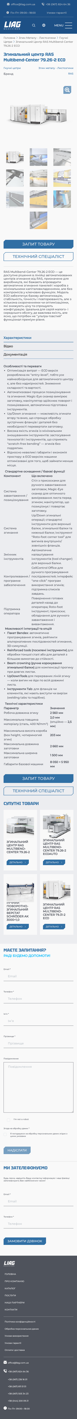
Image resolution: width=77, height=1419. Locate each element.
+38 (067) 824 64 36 (58, 4)
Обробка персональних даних (22, 1328)
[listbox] (44, 25)
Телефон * (9, 991)
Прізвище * (9, 1036)
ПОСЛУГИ (10, 1295)
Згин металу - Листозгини (37, 37)
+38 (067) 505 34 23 (18, 1393)
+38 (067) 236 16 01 (17, 1379)
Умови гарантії (57, 12)
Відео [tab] (8, 346)
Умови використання (16, 1335)
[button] (67, 90)
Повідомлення (11, 1058)
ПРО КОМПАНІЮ (14, 1281)
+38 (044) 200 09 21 (18, 1400)
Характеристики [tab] (17, 338)
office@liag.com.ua (23, 4)
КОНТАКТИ (11, 1309)
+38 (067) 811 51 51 (17, 1386)
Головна (9, 37)
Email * (7, 969)
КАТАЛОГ (10, 1288)
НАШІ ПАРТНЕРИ (15, 1302)
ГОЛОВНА (10, 1274)
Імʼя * (6, 1014)
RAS (70, 73)
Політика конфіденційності (20, 1321)
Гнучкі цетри (12, 68)
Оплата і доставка (15, 1350)
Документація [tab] (15, 354)
